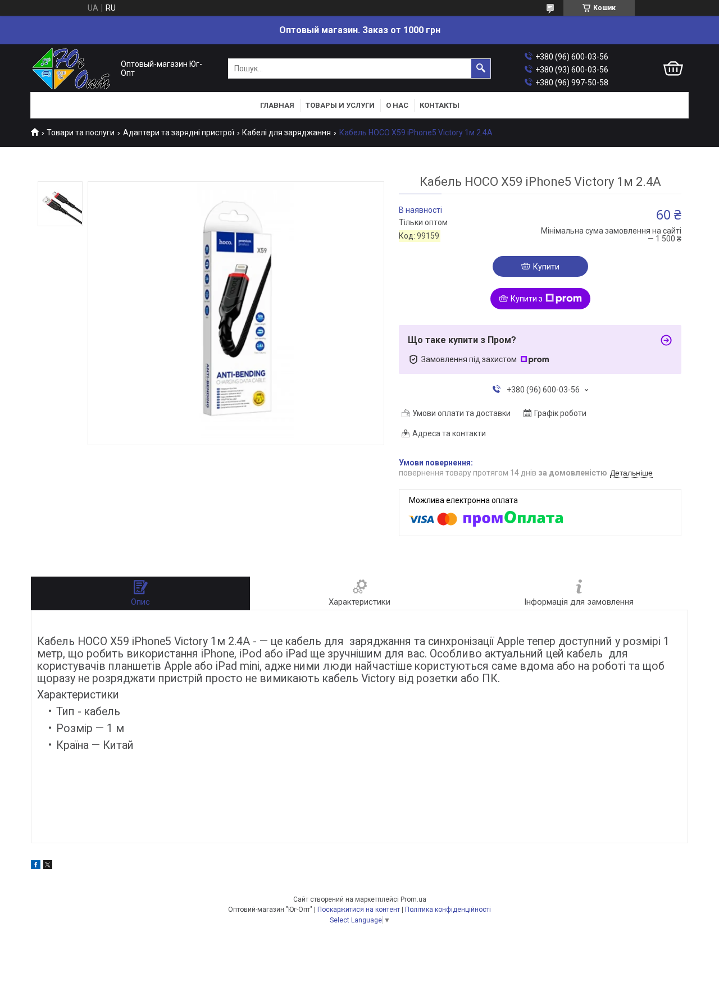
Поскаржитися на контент (358, 909)
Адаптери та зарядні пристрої (178, 132)
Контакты (439, 105)
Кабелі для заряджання (286, 132)
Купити (546, 266)
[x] (47, 866)
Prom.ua (413, 899)
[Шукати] (480, 68)
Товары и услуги (340, 105)
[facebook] (35, 866)
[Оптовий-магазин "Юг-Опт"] (73, 69)
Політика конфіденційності (448, 909)
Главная (277, 105)
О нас (397, 105)
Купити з (527, 298)
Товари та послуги (81, 132)
